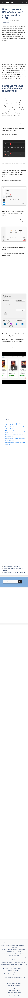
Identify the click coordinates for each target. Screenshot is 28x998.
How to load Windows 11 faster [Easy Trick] (15, 572)
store (5, 566)
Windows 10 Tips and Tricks (14, 988)
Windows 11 (17, 566)
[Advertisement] (14, 52)
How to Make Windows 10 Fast (14, 992)
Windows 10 (10, 566)
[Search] (20, 581)
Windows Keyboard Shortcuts (14, 990)
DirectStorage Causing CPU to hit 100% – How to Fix (14, 962)
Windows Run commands (14, 985)
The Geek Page (7, 2)
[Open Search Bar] (22, 2)
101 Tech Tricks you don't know (14, 983)
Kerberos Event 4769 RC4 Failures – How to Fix (14, 943)
